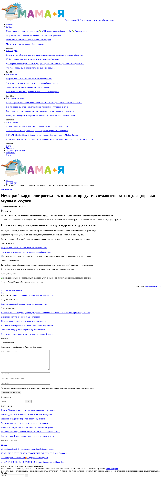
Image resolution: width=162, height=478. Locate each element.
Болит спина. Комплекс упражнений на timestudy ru (28, 40)
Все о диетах (11, 74)
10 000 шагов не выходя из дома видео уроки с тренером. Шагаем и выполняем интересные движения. (45, 312)
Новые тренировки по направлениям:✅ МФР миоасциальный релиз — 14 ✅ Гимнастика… (46, 31)
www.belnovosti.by (153, 286)
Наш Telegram (112, 468)
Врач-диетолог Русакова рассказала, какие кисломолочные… (27, 436)
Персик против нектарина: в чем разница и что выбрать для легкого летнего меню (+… (44, 102)
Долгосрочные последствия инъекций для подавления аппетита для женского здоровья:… (45, 63)
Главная (9, 24)
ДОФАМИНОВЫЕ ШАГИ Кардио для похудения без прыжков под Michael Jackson (42, 135)
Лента (8, 155)
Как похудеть (11, 51)
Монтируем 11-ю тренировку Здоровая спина (25, 44)
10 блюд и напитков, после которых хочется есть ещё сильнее (32, 59)
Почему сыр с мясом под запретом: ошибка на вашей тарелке (32, 92)
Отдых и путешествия (15, 150)
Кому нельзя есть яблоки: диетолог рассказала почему (24, 304)
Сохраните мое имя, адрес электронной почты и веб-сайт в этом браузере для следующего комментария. (49, 388)
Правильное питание (15, 98)
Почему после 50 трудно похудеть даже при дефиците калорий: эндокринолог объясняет (44, 55)
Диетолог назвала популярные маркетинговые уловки (24, 423)
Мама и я (10, 148)
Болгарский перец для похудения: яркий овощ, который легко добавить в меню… (41, 115)
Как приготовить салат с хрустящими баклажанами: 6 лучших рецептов (37, 107)
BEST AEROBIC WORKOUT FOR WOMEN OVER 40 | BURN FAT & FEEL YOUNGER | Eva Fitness (49, 139)
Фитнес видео (12, 122)
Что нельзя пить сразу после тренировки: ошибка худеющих (32, 83)
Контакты (10, 153)
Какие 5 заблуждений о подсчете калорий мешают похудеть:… (28, 427)
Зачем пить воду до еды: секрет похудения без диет (28, 87)
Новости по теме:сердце (11, 291)
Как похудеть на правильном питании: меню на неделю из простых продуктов (40, 111)
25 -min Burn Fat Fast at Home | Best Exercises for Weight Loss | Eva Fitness (37, 126)
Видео (9, 27)
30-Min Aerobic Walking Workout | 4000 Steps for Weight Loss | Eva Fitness (37, 131)
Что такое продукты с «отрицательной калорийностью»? (30, 68)
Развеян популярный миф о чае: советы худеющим (23, 419)
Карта (8, 146)
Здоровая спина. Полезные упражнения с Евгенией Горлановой (33, 35)
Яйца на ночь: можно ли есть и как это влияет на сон (29, 79)
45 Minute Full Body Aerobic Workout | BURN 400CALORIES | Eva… (30, 432)
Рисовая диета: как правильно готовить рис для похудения (26, 414)
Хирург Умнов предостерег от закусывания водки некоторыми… (29, 410)
